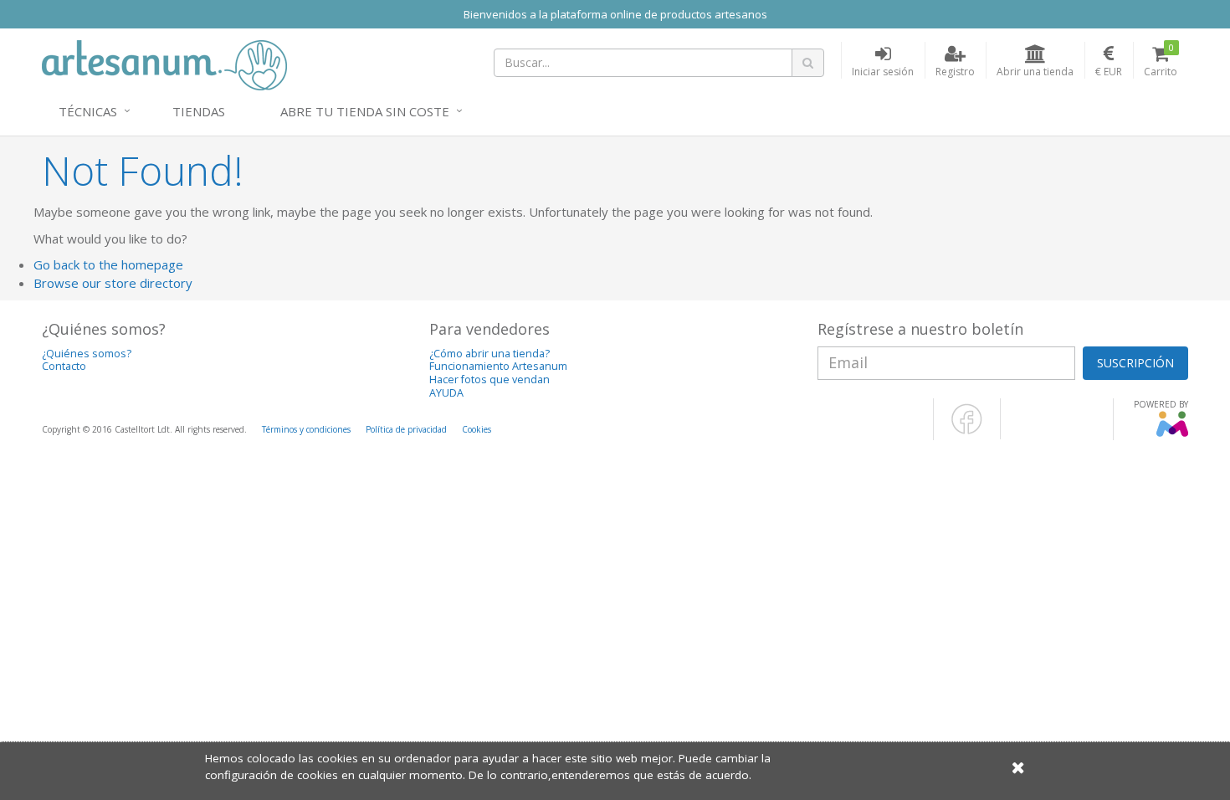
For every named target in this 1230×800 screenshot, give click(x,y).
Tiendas (198, 111)
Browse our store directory (112, 282)
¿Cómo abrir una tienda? (489, 353)
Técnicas (88, 111)
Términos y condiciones (306, 429)
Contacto (64, 366)
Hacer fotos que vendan (489, 379)
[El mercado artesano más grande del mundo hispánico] (164, 63)
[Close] (1018, 767)
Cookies (476, 429)
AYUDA (446, 393)
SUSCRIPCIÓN (1135, 363)
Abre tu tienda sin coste (364, 111)
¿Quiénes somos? (86, 353)
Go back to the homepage (108, 264)
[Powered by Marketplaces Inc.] (1172, 433)
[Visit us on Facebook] (966, 431)
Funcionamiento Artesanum (498, 366)
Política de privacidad (406, 429)
